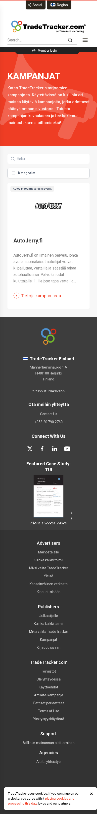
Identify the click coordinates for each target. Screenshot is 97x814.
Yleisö (48, 576)
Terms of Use (48, 711)
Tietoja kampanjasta (41, 295)
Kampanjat (48, 640)
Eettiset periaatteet (48, 703)
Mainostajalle (48, 552)
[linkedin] (55, 449)
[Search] (70, 40)
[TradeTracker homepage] (48, 26)
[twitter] (30, 449)
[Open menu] (85, 40)
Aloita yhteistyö (48, 762)
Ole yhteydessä (49, 679)
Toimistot (48, 671)
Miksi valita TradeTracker (48, 568)
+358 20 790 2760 (49, 422)
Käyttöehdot (48, 687)
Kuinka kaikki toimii (48, 560)
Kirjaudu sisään (48, 592)
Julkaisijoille (48, 616)
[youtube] (67, 449)
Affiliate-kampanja (48, 695)
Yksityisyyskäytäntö (48, 719)
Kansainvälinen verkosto (49, 584)
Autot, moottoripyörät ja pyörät (32, 188)
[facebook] (42, 449)
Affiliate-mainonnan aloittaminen (49, 743)
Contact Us (48, 414)
